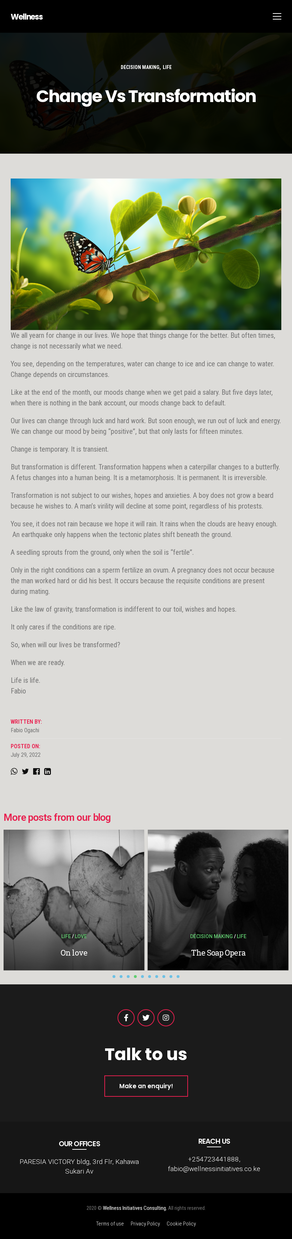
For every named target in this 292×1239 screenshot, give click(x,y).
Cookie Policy (181, 1224)
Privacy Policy (145, 1224)
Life (167, 67)
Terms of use (110, 1224)
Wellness (27, 16)
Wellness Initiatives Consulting (134, 1208)
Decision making (140, 67)
